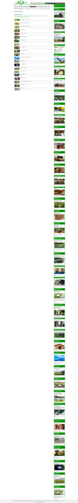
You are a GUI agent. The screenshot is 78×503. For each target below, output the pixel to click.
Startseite (16, 6)
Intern (45, 6)
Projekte (33, 8)
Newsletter (47, 8)
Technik (41, 6)
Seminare (36, 8)
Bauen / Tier (27, 6)
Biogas (37, 6)
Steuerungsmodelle (28, 8)
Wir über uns (21, 6)
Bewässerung (32, 6)
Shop (48, 6)
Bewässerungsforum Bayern (19, 8)
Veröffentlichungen (42, 8)
